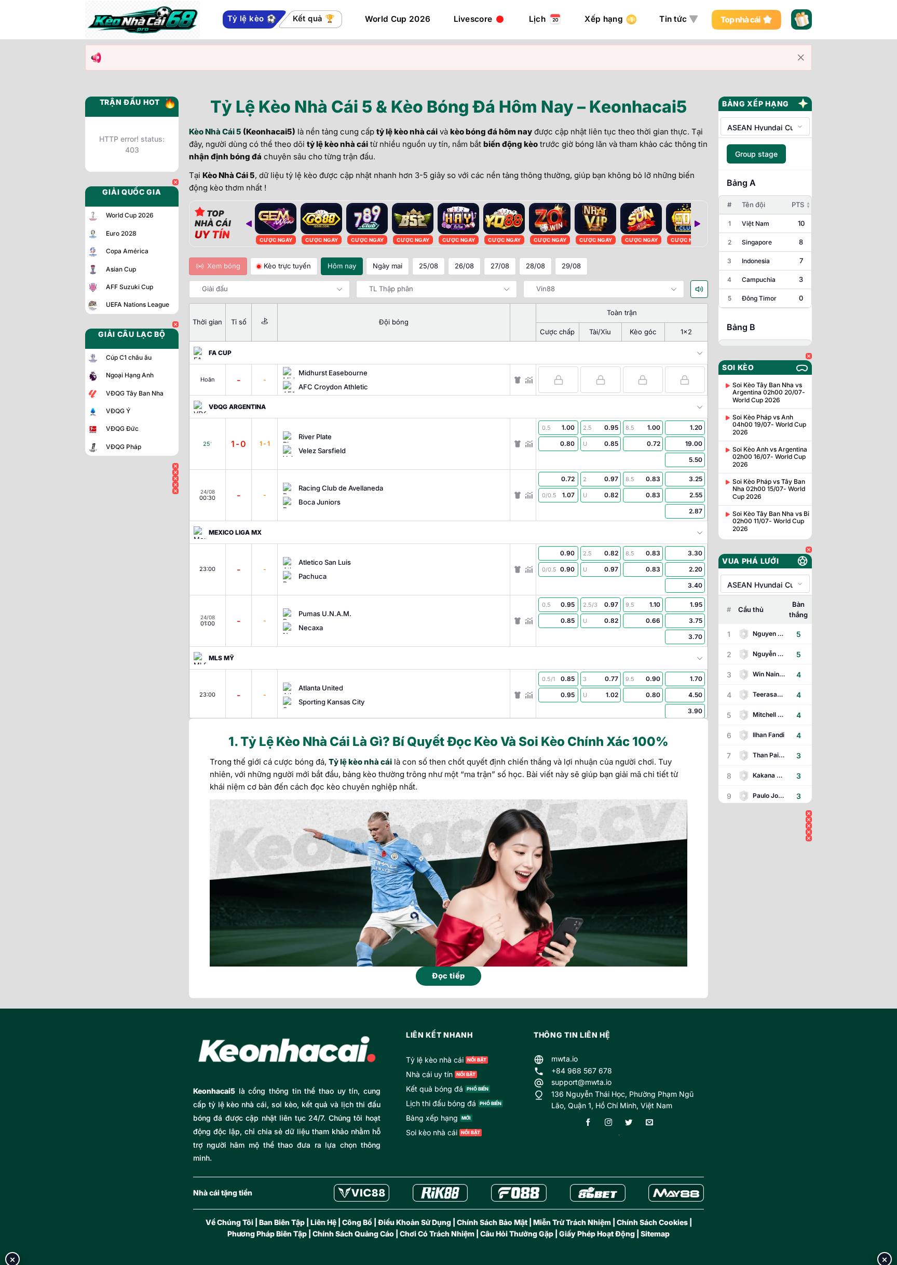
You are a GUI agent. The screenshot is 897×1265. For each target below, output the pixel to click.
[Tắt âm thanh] (699, 289)
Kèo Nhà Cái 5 (215, 132)
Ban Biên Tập (282, 1222)
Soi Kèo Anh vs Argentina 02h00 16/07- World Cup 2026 (769, 457)
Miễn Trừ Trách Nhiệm (572, 1222)
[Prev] (248, 223)
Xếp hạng (603, 19)
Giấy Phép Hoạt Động (597, 1233)
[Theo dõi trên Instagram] (608, 1123)
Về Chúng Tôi (229, 1222)
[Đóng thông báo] (801, 57)
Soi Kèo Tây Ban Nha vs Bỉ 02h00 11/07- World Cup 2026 (770, 521)
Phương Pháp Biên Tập (267, 1233)
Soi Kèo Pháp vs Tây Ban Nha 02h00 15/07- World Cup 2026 (768, 489)
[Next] (697, 223)
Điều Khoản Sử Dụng (414, 1222)
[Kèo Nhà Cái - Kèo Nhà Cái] (142, 20)
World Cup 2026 (397, 19)
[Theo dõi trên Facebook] (588, 1123)
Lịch (537, 19)
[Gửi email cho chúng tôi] (649, 1123)
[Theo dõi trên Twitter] (628, 1123)
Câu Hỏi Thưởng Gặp (516, 1233)
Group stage (756, 153)
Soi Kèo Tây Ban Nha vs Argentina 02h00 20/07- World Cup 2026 (768, 393)
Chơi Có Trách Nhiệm (437, 1233)
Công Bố (357, 1222)
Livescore (473, 19)
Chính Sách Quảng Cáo (353, 1233)
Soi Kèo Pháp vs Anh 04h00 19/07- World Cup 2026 (769, 425)
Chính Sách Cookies (652, 1222)
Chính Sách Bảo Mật (492, 1222)
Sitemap (655, 1233)
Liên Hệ (323, 1222)
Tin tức (673, 19)
